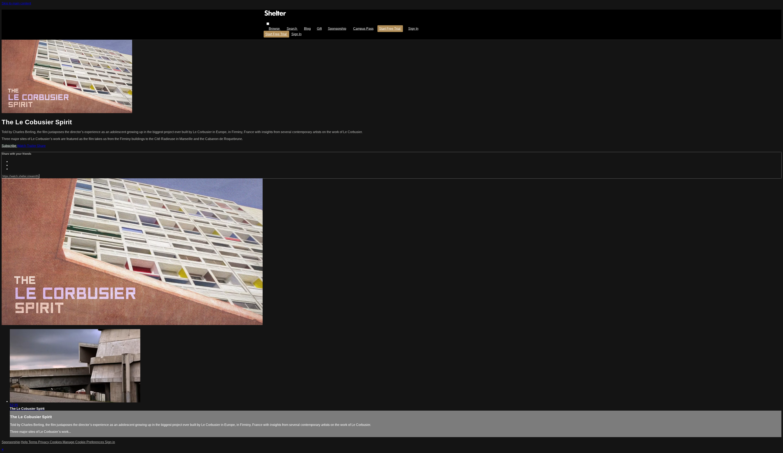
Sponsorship (337, 28)
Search (292, 28)
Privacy (44, 442)
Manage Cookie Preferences (84, 442)
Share (41, 146)
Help (25, 442)
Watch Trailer (27, 146)
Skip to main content (16, 3)
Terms (33, 442)
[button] (268, 23)
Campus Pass (363, 28)
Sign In (296, 34)
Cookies (56, 442)
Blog (307, 28)
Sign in (413, 28)
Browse (275, 28)
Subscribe (9, 146)
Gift (319, 28)
